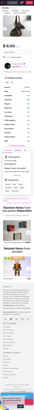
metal (20, 184)
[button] (28, 232)
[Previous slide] (5, 29)
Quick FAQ (6, 362)
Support (5, 356)
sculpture (8, 187)
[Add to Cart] (24, 238)
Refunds (5, 378)
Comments (17, 150)
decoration (15, 191)
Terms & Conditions (9, 375)
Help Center (7, 359)
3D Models (6, 327)
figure (7, 191)
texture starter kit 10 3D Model (18, 203)
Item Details (7, 150)
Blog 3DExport (8, 345)
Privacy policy (7, 371)
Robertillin (17, 63)
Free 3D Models (8, 333)
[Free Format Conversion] (12, 82)
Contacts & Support (11, 352)
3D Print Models (8, 330)
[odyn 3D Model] (17, 266)
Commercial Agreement (11, 368)
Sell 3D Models (8, 339)
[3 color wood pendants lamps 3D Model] (17, 230)
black (15, 187)
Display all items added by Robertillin (17, 215)
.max (7, 82)
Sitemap (22, 391)
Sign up (29, 2)
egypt (22, 187)
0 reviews (24, 67)
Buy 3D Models (9, 323)
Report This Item (18, 146)
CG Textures (7, 336)
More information (11, 403)
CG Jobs (6, 349)
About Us (7, 286)
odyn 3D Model (8, 279)
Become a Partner (9, 342)
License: (8, 57)
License (5, 365)
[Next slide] (29, 29)
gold (14, 184)
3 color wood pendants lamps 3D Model (15, 242)
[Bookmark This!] (28, 238)
